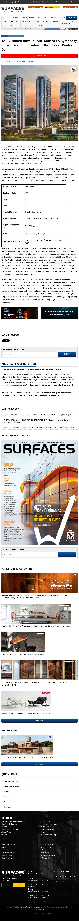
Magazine (72, 17)
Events (6, 792)
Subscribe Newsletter (49, 844)
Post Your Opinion (8, 858)
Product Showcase (8, 844)
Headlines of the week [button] (41, 23)
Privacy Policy (46, 852)
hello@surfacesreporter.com (33, 385)
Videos (61, 17)
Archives (5, 847)
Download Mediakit (48, 855)
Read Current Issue (14, 436)
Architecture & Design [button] (16, 17)
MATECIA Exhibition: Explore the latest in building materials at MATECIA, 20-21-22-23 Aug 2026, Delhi (40, 427)
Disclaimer (45, 850)
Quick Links (9, 775)
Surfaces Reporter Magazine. (30, 907)
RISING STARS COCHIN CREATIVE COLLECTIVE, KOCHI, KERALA (27, 757)
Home (4, 36)
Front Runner (46, 827)
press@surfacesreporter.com (38, 880)
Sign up (38, 2)
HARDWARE (25, 569)
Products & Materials (11, 787)
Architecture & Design (11, 781)
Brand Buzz (46, 821)
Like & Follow (10, 335)
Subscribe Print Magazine (51, 835)
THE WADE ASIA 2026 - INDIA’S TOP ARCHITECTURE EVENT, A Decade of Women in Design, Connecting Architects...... (36, 421)
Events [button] (52, 17)
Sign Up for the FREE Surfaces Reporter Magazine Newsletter (35, 395)
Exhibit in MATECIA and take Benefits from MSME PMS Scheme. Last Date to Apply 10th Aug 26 (37, 415)
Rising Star (9, 731)
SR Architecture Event (11, 23)
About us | (30, 913)
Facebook (27, 392)
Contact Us (46, 858)
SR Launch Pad (26, 23)
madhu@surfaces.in (39, 897)
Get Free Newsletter (48, 2)
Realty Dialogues (48, 829)
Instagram (56, 392)
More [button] (74, 21)
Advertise (59, 2)
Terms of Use (46, 847)
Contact (73, 2)
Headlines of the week (16, 36)
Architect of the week (49, 824)
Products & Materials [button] (37, 17)
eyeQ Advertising (39, 910)
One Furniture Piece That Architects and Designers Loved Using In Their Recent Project (36, 626)
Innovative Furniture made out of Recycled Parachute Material (26, 713)
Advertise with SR (8, 852)
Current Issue (7, 850)
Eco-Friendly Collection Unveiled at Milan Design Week (23, 654)
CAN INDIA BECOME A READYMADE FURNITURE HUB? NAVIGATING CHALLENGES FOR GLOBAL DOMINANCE (36, 684)
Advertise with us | (40, 913)
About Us (45, 832)
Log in (32, 2)
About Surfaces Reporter (18, 364)
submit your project (65, 385)
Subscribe (66, 2)
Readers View (7, 855)
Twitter (45, 392)
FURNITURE (8, 569)
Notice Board (10, 409)
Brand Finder (55, 23)
